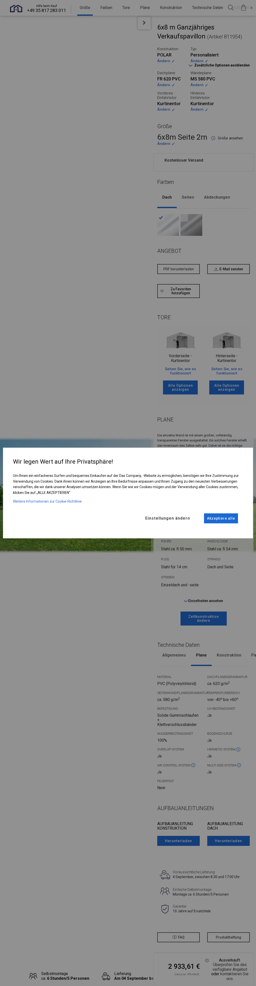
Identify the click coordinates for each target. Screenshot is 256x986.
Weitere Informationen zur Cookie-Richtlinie (47, 501)
